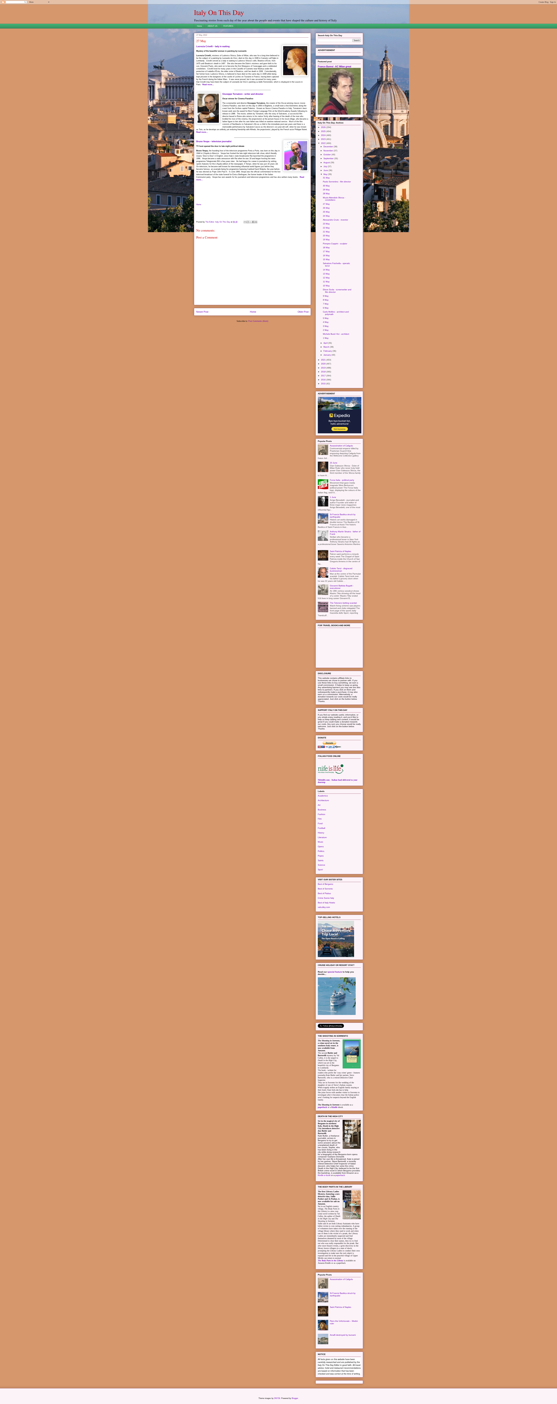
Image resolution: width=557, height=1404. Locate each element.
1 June (333, 533)
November (328, 187)
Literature (322, 873)
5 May (326, 354)
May (325, 210)
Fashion (321, 850)
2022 (323, 179)
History (321, 869)
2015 (323, 420)
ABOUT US (212, 26)
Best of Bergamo (325, 920)
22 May (326, 264)
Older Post (303, 312)
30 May (326, 222)
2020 (323, 400)
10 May (326, 322)
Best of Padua (324, 929)
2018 (323, 408)
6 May (326, 344)
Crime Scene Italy (326, 934)
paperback (322, 1143)
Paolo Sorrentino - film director (337, 218)
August (326, 199)
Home (199, 26)
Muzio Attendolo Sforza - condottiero (334, 235)
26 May (326, 244)
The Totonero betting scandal (343, 639)
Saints (320, 897)
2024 (323, 171)
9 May (326, 332)
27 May (326, 240)
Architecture (323, 836)
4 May (326, 358)
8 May (326, 336)
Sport (320, 906)
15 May (326, 295)
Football (321, 864)
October (327, 191)
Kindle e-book (324, 1211)
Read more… (208, 84)
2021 (323, 396)
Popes (321, 892)
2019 (323, 404)
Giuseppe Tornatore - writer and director (242, 94)
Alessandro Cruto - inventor (335, 256)
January (327, 391)
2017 (323, 412)
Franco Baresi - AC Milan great (334, 102)
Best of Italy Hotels (326, 939)
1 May (326, 374)
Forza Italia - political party (342, 516)
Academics (323, 832)
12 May (326, 314)
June (326, 206)
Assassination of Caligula (341, 482)
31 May (326, 214)
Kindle (334, 1143)
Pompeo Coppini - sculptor (335, 280)
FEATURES (228, 26)
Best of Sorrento (325, 925)
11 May (326, 318)
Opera (321, 883)
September (328, 195)
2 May (326, 366)
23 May (326, 260)
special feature (334, 1008)
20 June (333, 499)
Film (320, 855)
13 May (326, 310)
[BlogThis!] (247, 222)
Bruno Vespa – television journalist (214, 141)
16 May (326, 292)
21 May (326, 268)
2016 (323, 416)
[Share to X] (250, 222)
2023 (323, 175)
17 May (326, 288)
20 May (326, 272)
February (327, 387)
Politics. (321, 887)
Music (320, 878)
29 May (326, 226)
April (325, 379)
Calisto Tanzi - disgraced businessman (341, 605)
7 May (326, 340)
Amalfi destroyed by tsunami (343, 1371)
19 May (326, 276)
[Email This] (245, 222)
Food (320, 860)
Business (322, 846)
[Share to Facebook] (253, 222)
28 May (326, 230)
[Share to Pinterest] (256, 222)
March (326, 383)
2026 (323, 163)
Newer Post (202, 312)
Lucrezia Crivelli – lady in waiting (213, 46)
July (325, 203)
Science (321, 901)
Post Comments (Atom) (258, 321)
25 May (326, 248)
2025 (323, 167)
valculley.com (324, 943)
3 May (326, 362)
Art (319, 841)
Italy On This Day (219, 12)
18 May (326, 284)
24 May (326, 252)
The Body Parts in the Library (330, 1297)
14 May (326, 306)
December (328, 183)
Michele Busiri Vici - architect (336, 370)
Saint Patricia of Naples (340, 587)
